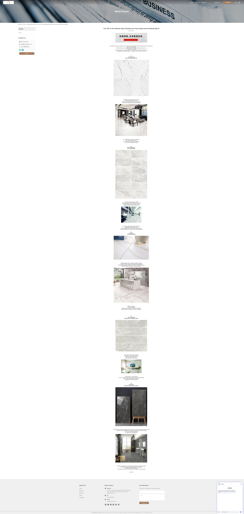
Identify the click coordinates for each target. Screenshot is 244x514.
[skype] (22, 50)
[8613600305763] (116, 504)
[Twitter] (108, 504)
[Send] (241, 512)
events (210, 2)
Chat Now (27, 53)
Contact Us (81, 497)
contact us (217, 2)
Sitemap (99, 512)
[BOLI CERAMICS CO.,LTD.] (8, 2)
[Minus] (241, 484)
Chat (229, 2)
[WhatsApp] (20, 50)
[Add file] (219, 512)
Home (191, 2)
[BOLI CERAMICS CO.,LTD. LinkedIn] (113, 504)
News (24, 24)
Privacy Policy (94, 512)
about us (197, 2)
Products (81, 490)
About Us (81, 493)
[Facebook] (111, 504)
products (203, 2)
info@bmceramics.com (26, 44)
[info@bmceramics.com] (118, 504)
